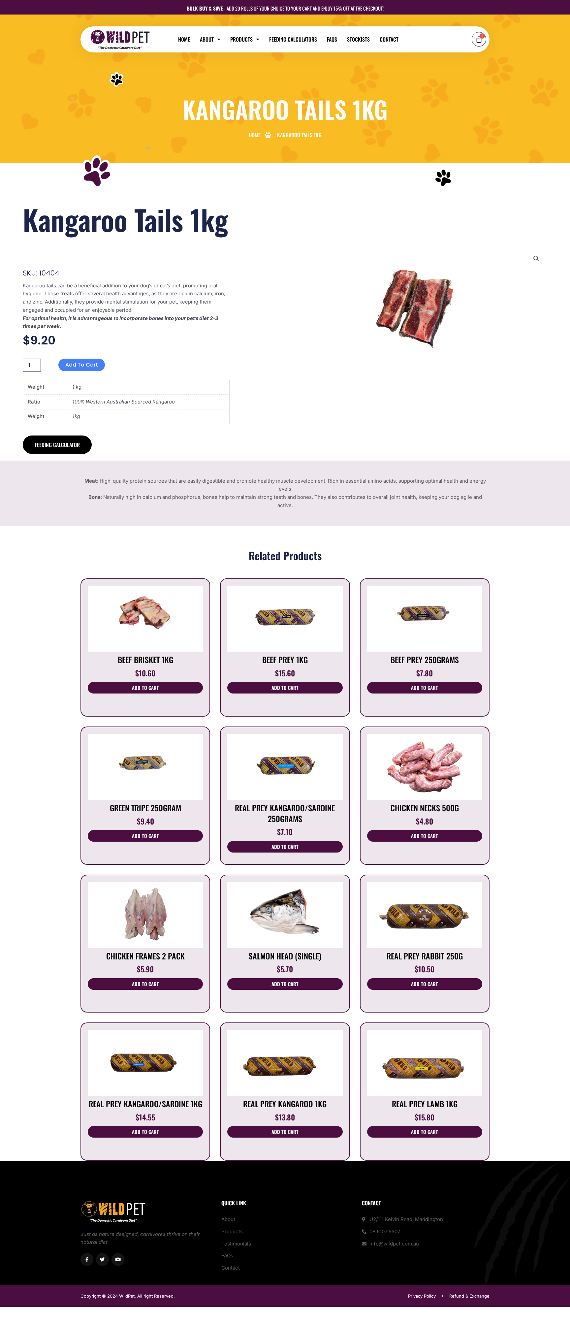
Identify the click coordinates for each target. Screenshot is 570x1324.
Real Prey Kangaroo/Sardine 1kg (145, 1104)
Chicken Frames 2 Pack (145, 956)
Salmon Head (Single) (285, 956)
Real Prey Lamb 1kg (425, 1104)
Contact (389, 39)
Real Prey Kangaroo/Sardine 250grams (285, 813)
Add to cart (81, 365)
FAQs (332, 39)
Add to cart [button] (145, 687)
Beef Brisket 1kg (145, 659)
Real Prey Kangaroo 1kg (285, 1104)
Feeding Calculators (293, 39)
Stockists (358, 39)
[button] (536, 259)
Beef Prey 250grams (425, 659)
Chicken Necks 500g (425, 808)
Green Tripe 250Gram (145, 808)
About (207, 39)
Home (184, 39)
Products (241, 39)
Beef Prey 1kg (285, 659)
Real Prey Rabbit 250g (425, 956)
